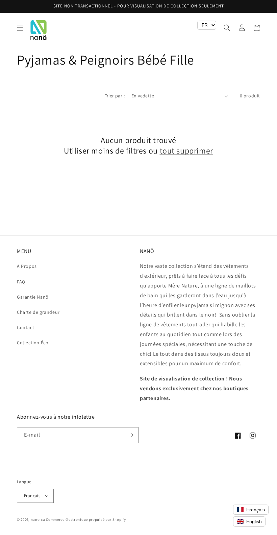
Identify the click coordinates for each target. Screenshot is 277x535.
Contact (25, 327)
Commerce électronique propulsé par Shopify (86, 519)
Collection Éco (32, 343)
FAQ (21, 282)
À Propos (27, 266)
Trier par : (115, 96)
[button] (20, 27)
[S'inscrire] (130, 435)
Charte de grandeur (38, 312)
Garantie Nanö (33, 297)
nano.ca (38, 519)
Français (32, 495)
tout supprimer (186, 150)
